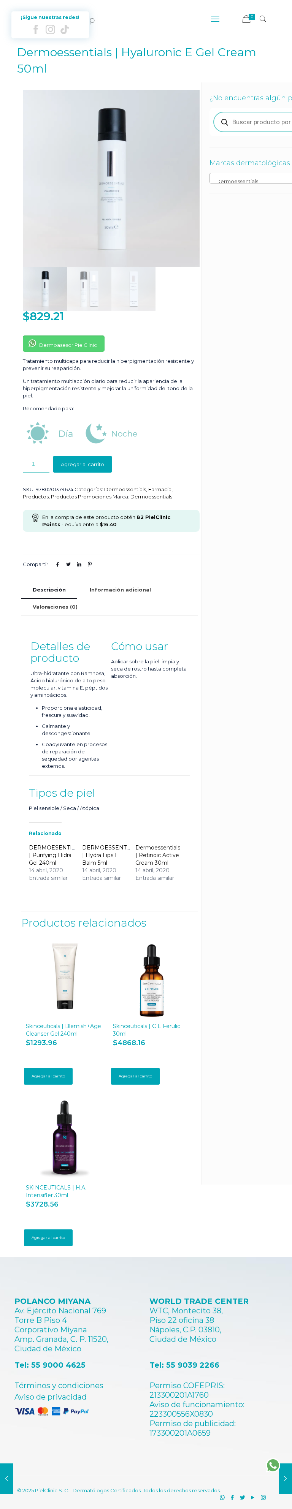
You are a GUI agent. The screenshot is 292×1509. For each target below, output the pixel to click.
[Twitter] (243, 1497)
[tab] (49, 589)
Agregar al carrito (82, 464)
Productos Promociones (81, 497)
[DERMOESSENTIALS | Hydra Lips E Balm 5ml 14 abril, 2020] (285, 1478)
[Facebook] (232, 1497)
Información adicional (120, 590)
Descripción (49, 590)
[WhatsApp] (222, 1497)
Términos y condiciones (58, 1385)
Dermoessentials (125, 489)
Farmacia (159, 489)
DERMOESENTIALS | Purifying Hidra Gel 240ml (56, 855)
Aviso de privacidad (50, 1396)
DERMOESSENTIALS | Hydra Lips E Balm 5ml (110, 855)
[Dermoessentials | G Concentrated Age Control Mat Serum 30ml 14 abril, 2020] (6, 1478)
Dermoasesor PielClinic (67, 345)
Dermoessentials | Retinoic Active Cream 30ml (157, 855)
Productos (36, 497)
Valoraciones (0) (55, 607)
